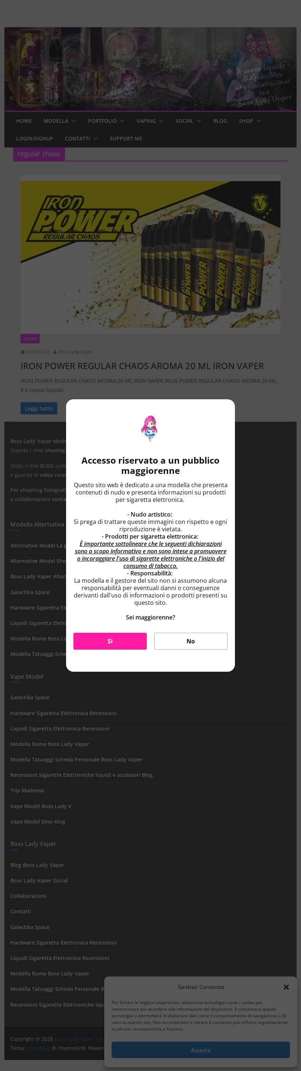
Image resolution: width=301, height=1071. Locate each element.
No (190, 641)
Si (110, 641)
